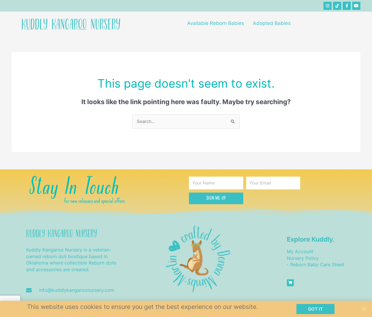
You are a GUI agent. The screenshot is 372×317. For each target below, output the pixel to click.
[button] (364, 309)
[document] (186, 158)
